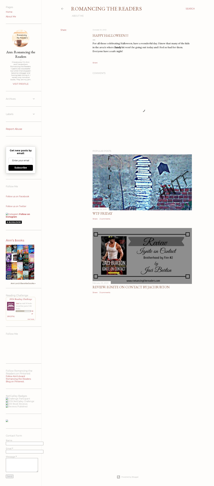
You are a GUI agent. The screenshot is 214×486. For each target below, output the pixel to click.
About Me (78, 16)
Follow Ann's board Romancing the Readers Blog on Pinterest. (18, 379)
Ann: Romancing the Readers (20, 54)
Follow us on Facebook (17, 196)
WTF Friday (102, 213)
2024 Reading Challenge (20, 298)
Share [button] (63, 30)
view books (31, 319)
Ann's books (15, 240)
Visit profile (21, 84)
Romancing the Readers (106, 8)
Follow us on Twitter (16, 206)
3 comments (105, 292)
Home (9, 12)
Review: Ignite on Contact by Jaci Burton (131, 287)
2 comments (105, 219)
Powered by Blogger (130, 477)
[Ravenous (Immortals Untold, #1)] (15, 261)
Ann (17, 303)
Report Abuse (14, 129)
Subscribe (20, 167)
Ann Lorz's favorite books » (23, 283)
